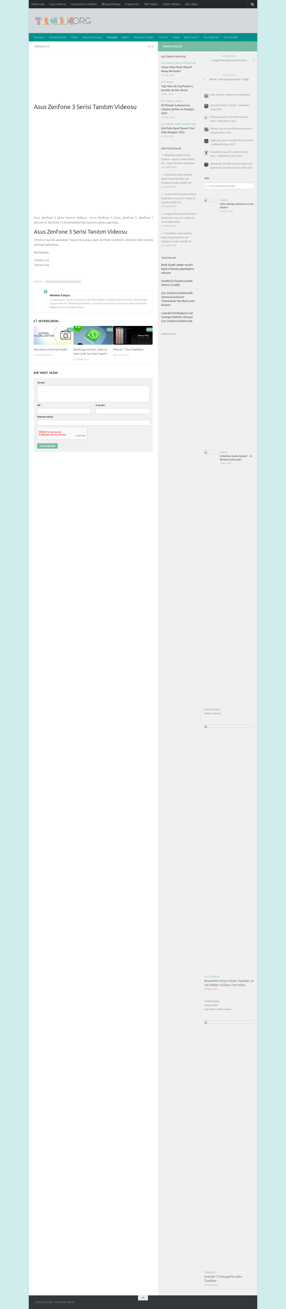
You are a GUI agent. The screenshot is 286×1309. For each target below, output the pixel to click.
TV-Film (163, 37)
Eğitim (125, 37)
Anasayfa (39, 37)
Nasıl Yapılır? (191, 37)
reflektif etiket (211, 1001)
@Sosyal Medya (111, 4)
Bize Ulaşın (191, 4)
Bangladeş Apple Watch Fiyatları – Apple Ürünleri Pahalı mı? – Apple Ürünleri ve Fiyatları (177, 159)
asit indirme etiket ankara (217, 1009)
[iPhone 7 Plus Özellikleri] (133, 335)
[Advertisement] (93, 79)
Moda (176, 37)
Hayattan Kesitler (144, 37)
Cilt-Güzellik (231, 37)
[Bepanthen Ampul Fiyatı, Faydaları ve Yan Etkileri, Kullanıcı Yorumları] (229, 849)
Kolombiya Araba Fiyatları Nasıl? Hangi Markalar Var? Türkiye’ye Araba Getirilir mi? (176, 178)
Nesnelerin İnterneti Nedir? (50, 349)
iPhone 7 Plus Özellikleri (128, 349)
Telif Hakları (151, 4)
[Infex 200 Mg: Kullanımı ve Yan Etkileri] (210, 322)
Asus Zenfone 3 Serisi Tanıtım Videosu (63, 282)
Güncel (224, 200)
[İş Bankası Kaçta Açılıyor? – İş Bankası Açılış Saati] (210, 574)
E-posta (101, 405)
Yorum (41, 382)
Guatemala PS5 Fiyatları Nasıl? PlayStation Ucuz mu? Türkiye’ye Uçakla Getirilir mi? (178, 198)
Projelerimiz (132, 4)
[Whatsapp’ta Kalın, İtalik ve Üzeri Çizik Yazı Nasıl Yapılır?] (93, 335)
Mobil (74, 37)
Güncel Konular (58, 37)
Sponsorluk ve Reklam (84, 4)
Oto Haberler (211, 37)
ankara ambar (168, 333)
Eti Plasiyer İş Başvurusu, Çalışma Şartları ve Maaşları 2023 (177, 109)
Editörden (167, 63)
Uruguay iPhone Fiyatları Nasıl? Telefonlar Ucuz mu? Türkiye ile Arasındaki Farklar (178, 217)
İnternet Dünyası (92, 37)
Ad (39, 405)
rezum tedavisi (212, 709)
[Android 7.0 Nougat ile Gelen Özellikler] (229, 1144)
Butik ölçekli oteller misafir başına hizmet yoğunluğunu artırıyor (177, 268)
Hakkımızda (38, 4)
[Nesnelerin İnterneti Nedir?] (53, 335)
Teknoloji (112, 37)
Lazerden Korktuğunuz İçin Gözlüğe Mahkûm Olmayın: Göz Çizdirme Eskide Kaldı (177, 317)
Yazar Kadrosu (57, 4)
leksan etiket (211, 1005)
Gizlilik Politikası (172, 4)
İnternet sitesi (45, 416)
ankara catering (212, 713)
